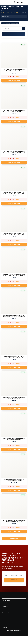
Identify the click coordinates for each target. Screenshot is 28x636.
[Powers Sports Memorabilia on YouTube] (20, 620)
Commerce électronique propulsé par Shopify (16, 629)
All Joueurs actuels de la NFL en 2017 (10, 23)
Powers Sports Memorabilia (14, 628)
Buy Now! (17, 76)
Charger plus (14, 538)
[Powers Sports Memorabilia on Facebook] (7, 620)
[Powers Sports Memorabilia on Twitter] (16, 620)
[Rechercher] (23, 28)
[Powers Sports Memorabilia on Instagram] (11, 620)
